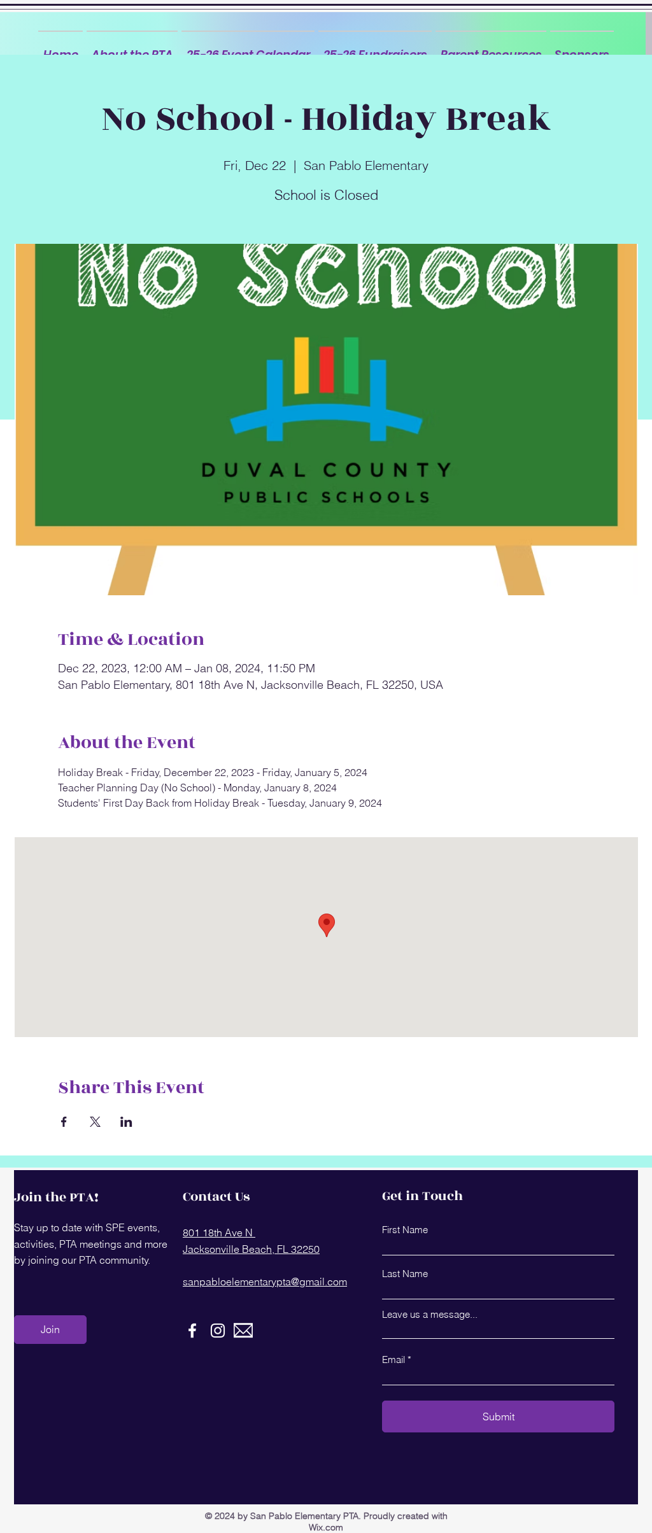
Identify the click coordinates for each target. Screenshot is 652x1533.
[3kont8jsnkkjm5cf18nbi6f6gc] (243, 1330)
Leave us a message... (430, 1314)
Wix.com (326, 1527)
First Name (405, 1229)
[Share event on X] (95, 1122)
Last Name (405, 1273)
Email (393, 1359)
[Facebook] (192, 1330)
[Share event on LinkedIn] (126, 1122)
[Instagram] (217, 1330)
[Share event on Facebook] (64, 1122)
